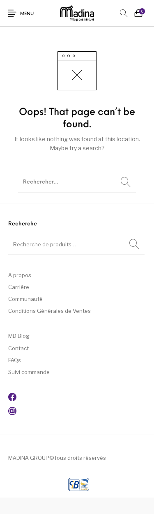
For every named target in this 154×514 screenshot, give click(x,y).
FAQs (14, 360)
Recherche (134, 244)
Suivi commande (29, 372)
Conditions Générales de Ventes (49, 310)
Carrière (18, 287)
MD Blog (19, 336)
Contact (18, 348)
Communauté (25, 299)
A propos (19, 275)
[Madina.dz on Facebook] (12, 399)
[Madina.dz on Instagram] (12, 413)
